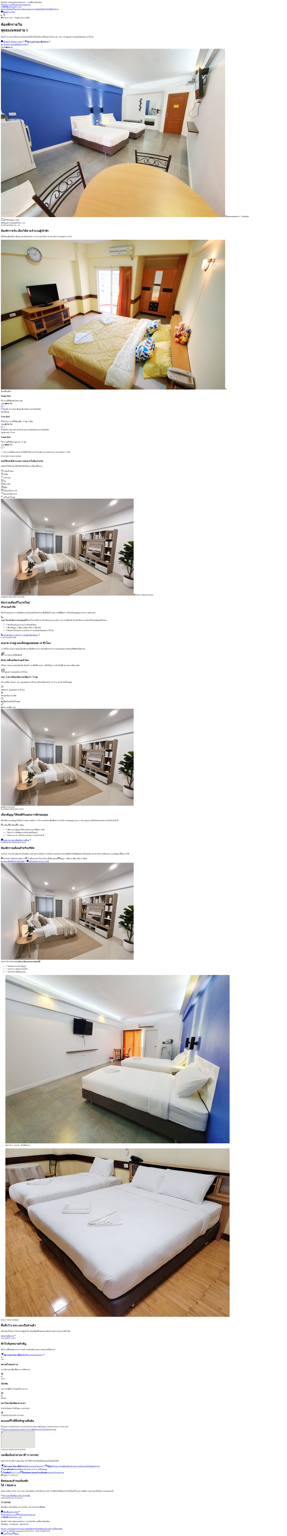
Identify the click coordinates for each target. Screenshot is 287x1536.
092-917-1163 (7, 5)
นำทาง (56, 9)
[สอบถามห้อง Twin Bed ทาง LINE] (3, 427)
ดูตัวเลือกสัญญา (32, 635)
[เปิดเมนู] (143, 14)
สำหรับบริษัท (48, 9)
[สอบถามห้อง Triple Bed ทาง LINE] (3, 448)
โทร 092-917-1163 (10, 1515)
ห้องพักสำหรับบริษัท (35, 1529)
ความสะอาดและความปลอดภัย (31, 9)
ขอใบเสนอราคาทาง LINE (39, 861)
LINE (5, 1534)
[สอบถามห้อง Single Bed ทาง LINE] (3, 407)
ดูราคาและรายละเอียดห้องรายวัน (14, 44)
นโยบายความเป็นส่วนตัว (52, 1529)
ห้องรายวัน (5, 9)
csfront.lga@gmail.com (22, 5)
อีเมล (17, 1534)
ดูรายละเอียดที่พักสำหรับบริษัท (13, 861)
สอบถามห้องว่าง (7, 1336)
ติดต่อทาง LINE (9, 12)
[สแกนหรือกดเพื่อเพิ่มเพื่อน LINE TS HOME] (15, 1496)
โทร (11, 1534)
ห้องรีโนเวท (14, 9)
